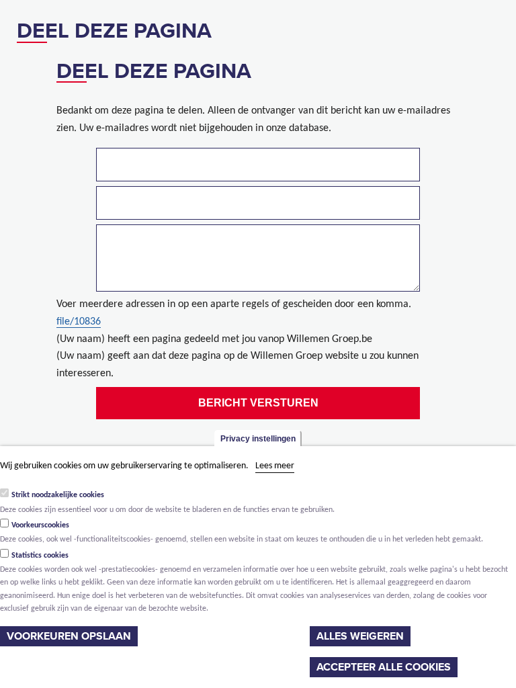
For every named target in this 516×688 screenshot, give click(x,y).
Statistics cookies (40, 556)
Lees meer (274, 466)
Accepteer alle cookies (383, 667)
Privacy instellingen (258, 438)
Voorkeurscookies (40, 525)
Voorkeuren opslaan (69, 636)
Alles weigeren (360, 636)
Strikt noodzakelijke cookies (57, 495)
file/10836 (78, 321)
